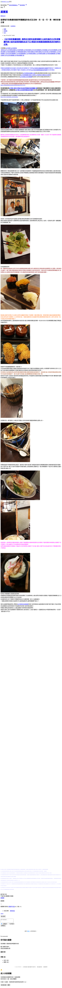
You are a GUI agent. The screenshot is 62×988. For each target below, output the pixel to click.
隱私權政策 (39, 966)
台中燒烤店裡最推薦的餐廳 (40, 68)
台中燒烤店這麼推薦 (23, 604)
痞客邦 (10, 906)
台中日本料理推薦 (36, 50)
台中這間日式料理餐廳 (26, 76)
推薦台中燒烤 (34, 51)
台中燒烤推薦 (19, 50)
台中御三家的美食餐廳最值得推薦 (13, 83)
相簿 (5, 29)
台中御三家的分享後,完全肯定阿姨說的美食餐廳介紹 (23, 88)
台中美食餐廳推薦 (10, 51)
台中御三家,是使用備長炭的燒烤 (24, 90)
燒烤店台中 (4, 50)
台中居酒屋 (44, 50)
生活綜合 (13, 26)
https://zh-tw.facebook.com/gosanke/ (9, 97)
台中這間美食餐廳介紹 (29, 73)
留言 (13, 906)
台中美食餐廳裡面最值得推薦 (39, 70)
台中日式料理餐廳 (9, 55)
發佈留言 (3, 925)
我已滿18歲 (3, 985)
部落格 (5, 31)
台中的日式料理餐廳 (48, 81)
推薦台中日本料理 (43, 51)
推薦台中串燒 (27, 51)
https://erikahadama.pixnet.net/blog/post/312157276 (13, 85)
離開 (9, 985)
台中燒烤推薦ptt (52, 51)
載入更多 (3, 916)
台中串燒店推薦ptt (32, 53)
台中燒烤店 (14, 48)
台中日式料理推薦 (52, 50)
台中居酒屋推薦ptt (22, 53)
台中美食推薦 (27, 50)
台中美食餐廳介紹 (19, 55)
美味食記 (12, 910)
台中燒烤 (8, 48)
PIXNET (19, 966)
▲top (2, 913)
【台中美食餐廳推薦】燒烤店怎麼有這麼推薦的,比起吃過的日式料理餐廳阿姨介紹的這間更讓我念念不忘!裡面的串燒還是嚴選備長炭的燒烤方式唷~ (32, 41)
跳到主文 (3, 16)
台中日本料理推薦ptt (11, 53)
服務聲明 (45, 966)
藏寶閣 (4, 11)
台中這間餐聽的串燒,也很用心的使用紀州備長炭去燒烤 (35, 75)
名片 (5, 32)
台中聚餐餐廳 (19, 51)
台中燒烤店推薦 (11, 50)
